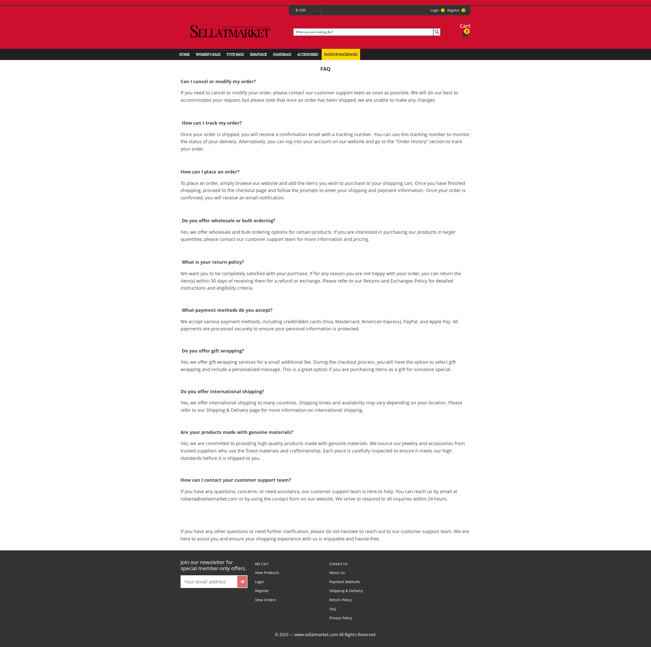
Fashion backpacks (341, 54)
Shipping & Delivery (346, 590)
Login (435, 10)
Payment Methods (344, 581)
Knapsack (258, 54)
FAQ (332, 609)
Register (453, 10)
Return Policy (340, 599)
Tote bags (235, 54)
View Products (267, 572)
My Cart (261, 563)
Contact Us (338, 563)
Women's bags (208, 54)
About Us (337, 572)
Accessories (307, 54)
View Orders (265, 599)
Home (184, 54)
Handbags (282, 54)
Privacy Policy (340, 617)
